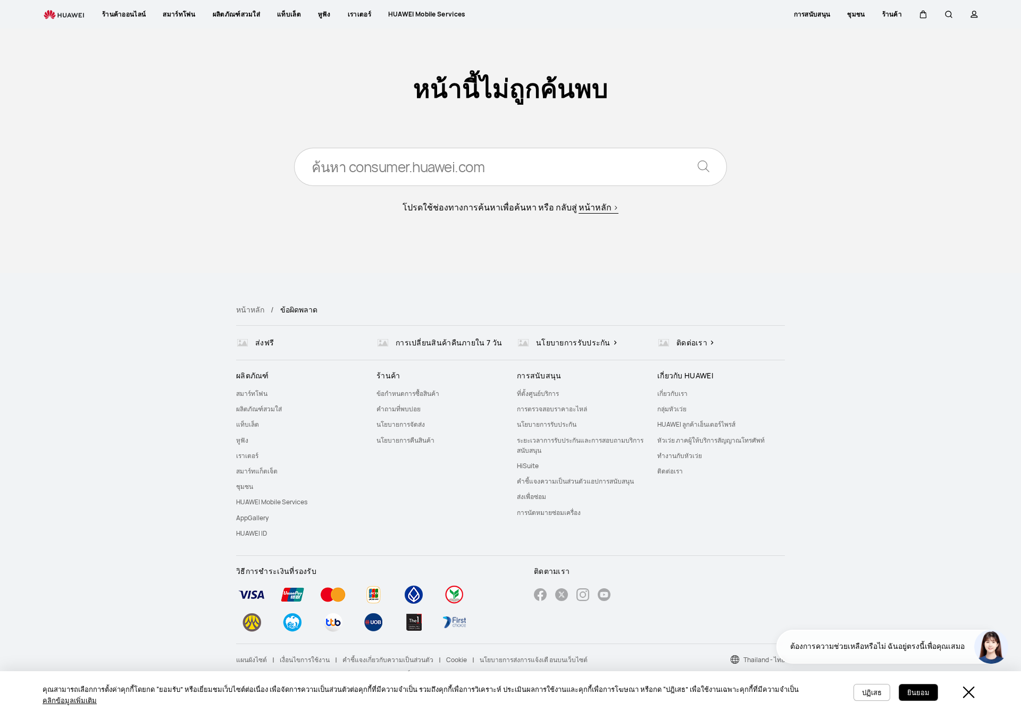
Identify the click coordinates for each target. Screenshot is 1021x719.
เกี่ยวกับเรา (672, 393)
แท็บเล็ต (247, 424)
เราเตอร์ (247, 455)
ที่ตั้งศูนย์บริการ (538, 393)
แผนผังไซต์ (251, 659)
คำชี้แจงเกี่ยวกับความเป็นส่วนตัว (387, 659)
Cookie (456, 659)
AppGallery (252, 517)
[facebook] (540, 596)
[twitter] (561, 596)
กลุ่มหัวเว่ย (672, 408)
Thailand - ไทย (764, 659)
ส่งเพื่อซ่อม (531, 496)
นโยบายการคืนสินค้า (405, 440)
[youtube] (604, 596)
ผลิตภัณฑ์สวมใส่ (259, 408)
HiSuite (528, 465)
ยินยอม (918, 692)
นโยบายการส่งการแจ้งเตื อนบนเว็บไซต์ (534, 659)
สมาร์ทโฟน (251, 393)
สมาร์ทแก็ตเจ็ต (257, 471)
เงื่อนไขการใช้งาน (305, 659)
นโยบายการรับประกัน (546, 424)
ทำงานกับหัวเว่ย (679, 455)
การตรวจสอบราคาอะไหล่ (552, 408)
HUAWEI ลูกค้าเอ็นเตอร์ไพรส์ (696, 424)
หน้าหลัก (250, 309)
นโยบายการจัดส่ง (400, 424)
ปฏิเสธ (872, 692)
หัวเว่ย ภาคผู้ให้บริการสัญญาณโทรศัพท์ (711, 440)
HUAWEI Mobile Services (271, 501)
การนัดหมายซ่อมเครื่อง (549, 512)
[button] (923, 14)
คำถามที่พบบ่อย (398, 408)
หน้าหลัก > (598, 207)
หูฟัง (242, 440)
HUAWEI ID (251, 533)
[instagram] (582, 596)
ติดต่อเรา (670, 471)
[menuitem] (300, 393)
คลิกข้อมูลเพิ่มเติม (70, 700)
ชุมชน (244, 486)
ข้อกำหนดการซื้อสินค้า (407, 393)
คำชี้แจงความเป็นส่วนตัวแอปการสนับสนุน (575, 481)
